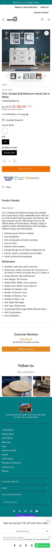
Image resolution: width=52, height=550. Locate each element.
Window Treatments (11, 462)
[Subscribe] (48, 502)
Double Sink (9, 153)
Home (4, 84)
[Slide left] (4, 2)
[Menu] (3, 19)
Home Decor (8, 467)
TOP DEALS (7, 458)
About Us (44, 7)
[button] (42, 19)
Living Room (8, 429)
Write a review (26, 349)
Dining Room (8, 434)
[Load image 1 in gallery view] (13, 76)
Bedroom (6, 442)
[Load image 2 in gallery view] (19, 76)
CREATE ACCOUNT (41, 13)
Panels (5, 454)
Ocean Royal (7, 90)
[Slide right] (48, 2)
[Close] (48, 521)
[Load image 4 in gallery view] (32, 76)
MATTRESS (7, 438)
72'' (6, 142)
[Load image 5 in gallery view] (38, 76)
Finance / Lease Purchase (26, 7)
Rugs (4, 446)
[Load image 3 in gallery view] (26, 76)
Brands (5, 471)
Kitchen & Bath (9, 450)
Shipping (4, 109)
